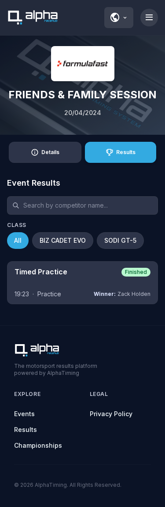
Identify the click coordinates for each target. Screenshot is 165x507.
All (18, 240)
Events (24, 413)
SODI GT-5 (120, 240)
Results (25, 429)
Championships (38, 445)
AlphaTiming (51, 485)
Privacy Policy (111, 413)
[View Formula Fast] (82, 63)
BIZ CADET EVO (63, 240)
